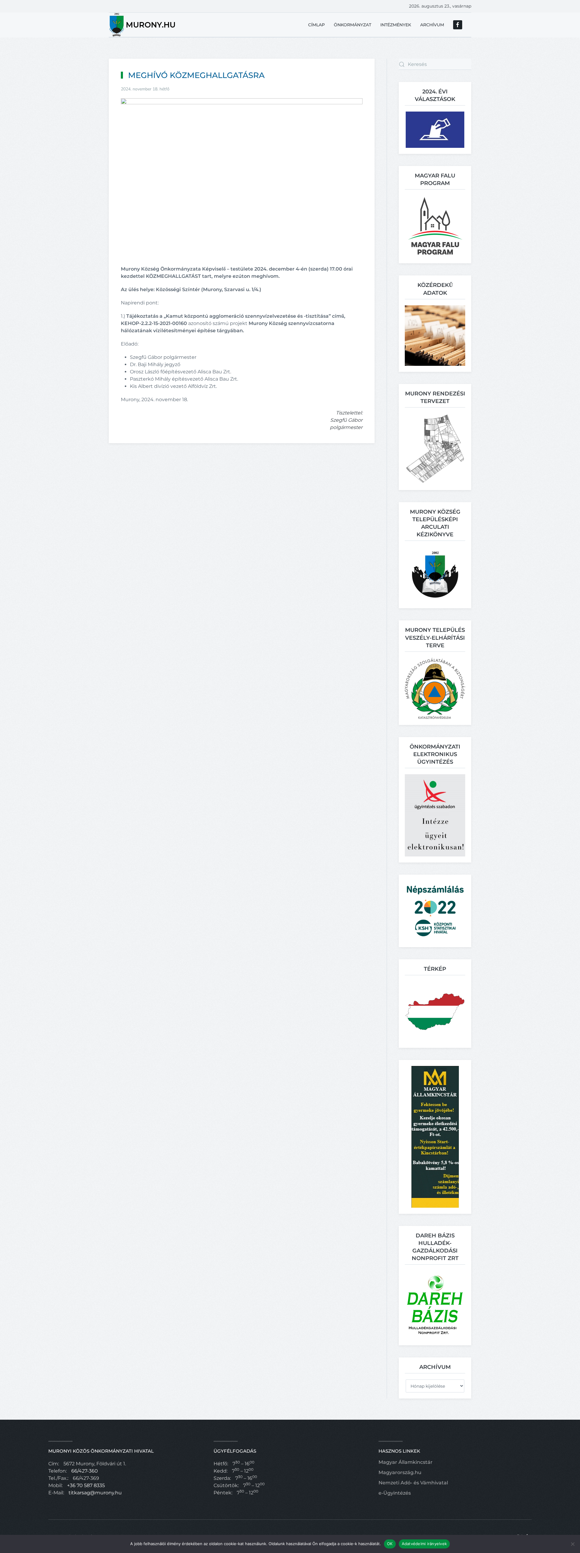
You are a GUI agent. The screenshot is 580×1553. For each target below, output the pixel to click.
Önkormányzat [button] (352, 25)
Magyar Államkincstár (406, 1462)
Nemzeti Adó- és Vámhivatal (413, 1483)
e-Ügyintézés (395, 1493)
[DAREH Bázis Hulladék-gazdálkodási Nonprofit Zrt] (435, 1305)
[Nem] (572, 1544)
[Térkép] (435, 1011)
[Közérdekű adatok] (435, 335)
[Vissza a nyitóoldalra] (143, 25)
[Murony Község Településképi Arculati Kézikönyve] (435, 574)
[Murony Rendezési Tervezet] (435, 448)
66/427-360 (84, 1471)
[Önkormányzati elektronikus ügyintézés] (435, 815)
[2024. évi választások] (435, 129)
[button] (435, 226)
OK (390, 1543)
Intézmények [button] (395, 25)
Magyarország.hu (400, 1472)
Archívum (432, 25)
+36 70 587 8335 (86, 1485)
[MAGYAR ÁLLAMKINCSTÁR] (435, 1136)
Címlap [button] (316, 25)
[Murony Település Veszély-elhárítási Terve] (435, 688)
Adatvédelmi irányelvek (424, 1543)
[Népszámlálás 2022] (435, 910)
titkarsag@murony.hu (95, 1493)
